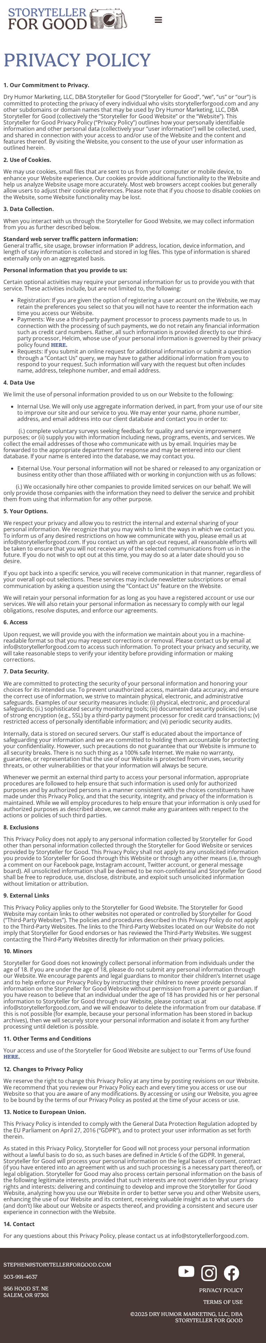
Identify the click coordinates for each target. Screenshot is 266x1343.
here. (59, 345)
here (10, 1057)
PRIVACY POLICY (221, 1290)
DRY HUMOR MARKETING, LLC (188, 1314)
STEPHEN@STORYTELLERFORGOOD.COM (57, 1264)
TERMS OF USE (223, 1302)
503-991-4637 (20, 1276)
